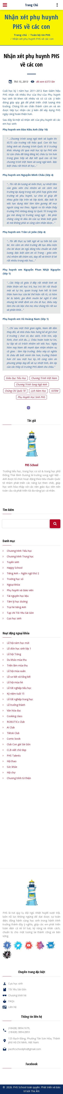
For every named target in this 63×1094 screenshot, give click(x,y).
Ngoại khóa (13, 584)
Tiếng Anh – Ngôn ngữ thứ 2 (23, 573)
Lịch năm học (38, 390)
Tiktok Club (13, 733)
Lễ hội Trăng (14, 654)
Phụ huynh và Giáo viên (20, 590)
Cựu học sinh (14, 618)
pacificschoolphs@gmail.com (24, 1049)
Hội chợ (11, 772)
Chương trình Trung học (20, 556)
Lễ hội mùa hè (15, 682)
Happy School (14, 567)
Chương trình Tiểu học (19, 550)
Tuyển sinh (13, 562)
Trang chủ (20, 35)
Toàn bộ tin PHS (40, 35)
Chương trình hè (17, 995)
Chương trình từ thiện (19, 778)
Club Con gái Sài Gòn (18, 744)
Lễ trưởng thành (16, 705)
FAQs (11, 1001)
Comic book (13, 738)
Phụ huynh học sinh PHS (31, 397)
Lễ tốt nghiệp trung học (20, 699)
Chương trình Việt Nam (44, 378)
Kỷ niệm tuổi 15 (15, 693)
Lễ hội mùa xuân (16, 671)
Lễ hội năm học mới (18, 643)
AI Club (11, 727)
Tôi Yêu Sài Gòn (17, 989)
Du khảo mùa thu (17, 659)
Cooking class (14, 716)
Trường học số (15, 579)
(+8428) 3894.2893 (19, 1032)
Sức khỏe (12, 766)
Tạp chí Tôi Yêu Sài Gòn (20, 612)
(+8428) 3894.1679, (19, 1028)
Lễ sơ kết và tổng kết (19, 676)
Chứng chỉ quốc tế (15, 390)
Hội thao (11, 761)
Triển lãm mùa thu (17, 665)
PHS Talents (14, 755)
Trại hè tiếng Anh (16, 607)
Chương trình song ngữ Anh (31, 384)
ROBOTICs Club (16, 721)
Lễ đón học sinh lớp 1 (19, 648)
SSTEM (54, 390)
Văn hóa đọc (14, 710)
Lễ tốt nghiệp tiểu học (19, 688)
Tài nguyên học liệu (18, 596)
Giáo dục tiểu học (16, 378)
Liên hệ (12, 1007)
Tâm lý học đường (17, 601)
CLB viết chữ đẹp (16, 750)
